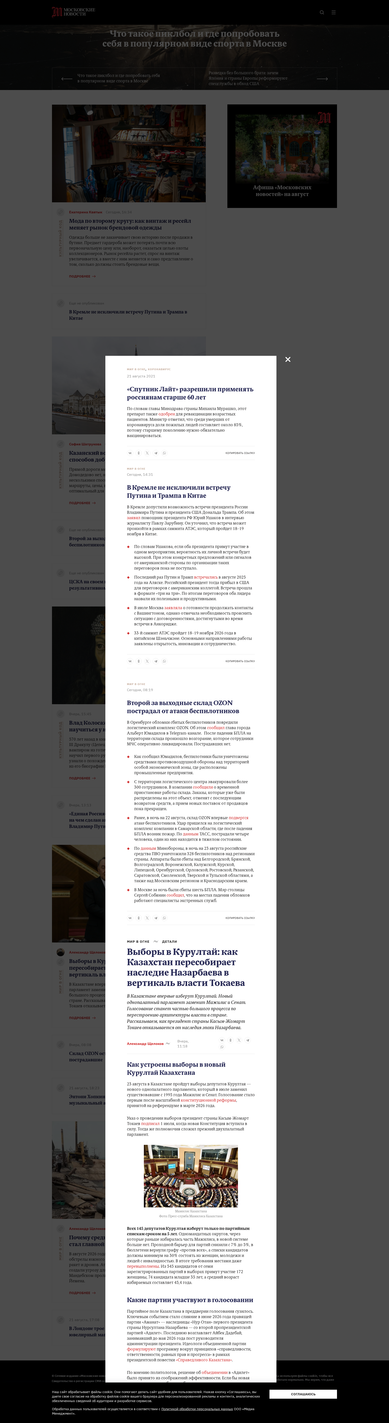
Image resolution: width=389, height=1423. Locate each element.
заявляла (173, 608)
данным (191, 834)
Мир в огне (136, 369)
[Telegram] (156, 453)
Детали (169, 941)
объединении (215, 1373)
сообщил (216, 728)
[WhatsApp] (164, 453)
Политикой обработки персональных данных (197, 1409)
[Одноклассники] (139, 453)
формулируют (141, 1350)
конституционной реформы (208, 1101)
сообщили (203, 788)
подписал (150, 1124)
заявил (134, 518)
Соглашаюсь (303, 1394)
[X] (147, 453)
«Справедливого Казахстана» (204, 1360)
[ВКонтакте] (130, 453)
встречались (206, 578)
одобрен (166, 415)
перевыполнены (143, 1267)
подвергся (239, 818)
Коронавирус (159, 369)
